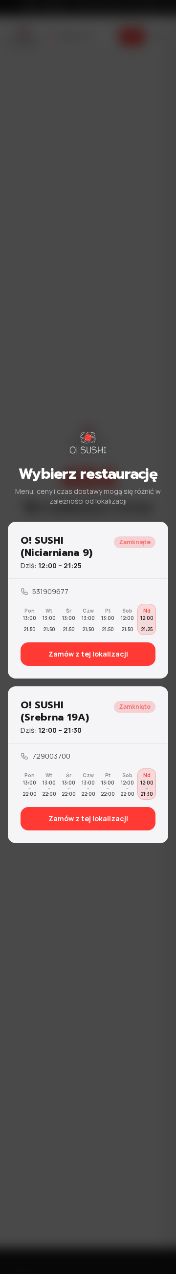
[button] (88, 600)
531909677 (50, 591)
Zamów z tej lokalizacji (88, 653)
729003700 (51, 756)
